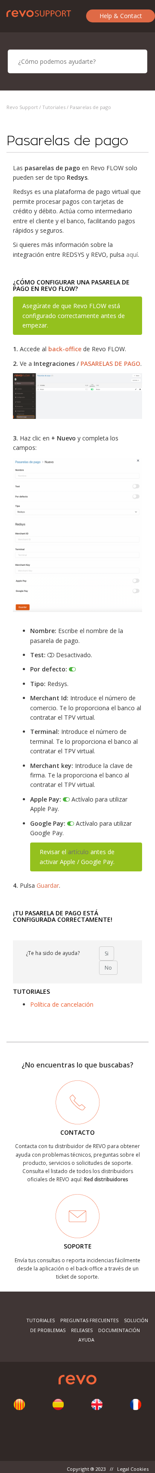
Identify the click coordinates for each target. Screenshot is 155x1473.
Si (106, 953)
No (108, 967)
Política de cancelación (61, 1004)
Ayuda (86, 1339)
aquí (132, 254)
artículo (78, 852)
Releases (82, 1330)
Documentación (119, 1330)
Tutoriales (53, 107)
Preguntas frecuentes (89, 1320)
